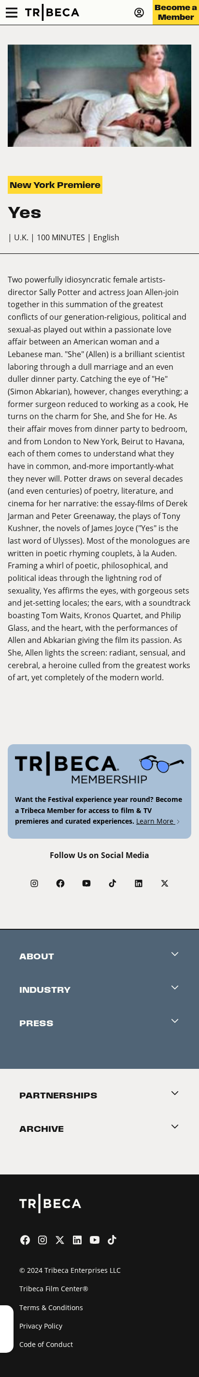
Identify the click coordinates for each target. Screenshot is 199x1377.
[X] (164, 883)
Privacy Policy (40, 1325)
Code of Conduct (46, 1344)
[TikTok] (112, 883)
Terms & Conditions (51, 1307)
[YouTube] (86, 883)
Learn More (155, 821)
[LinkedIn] (138, 883)
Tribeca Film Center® (53, 1288)
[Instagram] (34, 883)
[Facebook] (60, 883)
